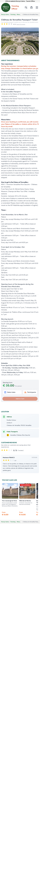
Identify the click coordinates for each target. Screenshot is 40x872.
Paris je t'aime (5, 14)
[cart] (31, 7)
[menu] (37, 7)
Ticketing (12, 14)
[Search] (26, 7)
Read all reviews (20, 24)
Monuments (20, 14)
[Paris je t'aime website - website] (5, 7)
